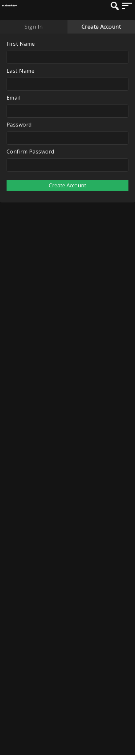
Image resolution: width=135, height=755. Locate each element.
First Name (21, 43)
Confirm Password (30, 151)
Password (19, 124)
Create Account (101, 26)
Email (13, 97)
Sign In (34, 26)
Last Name (20, 70)
